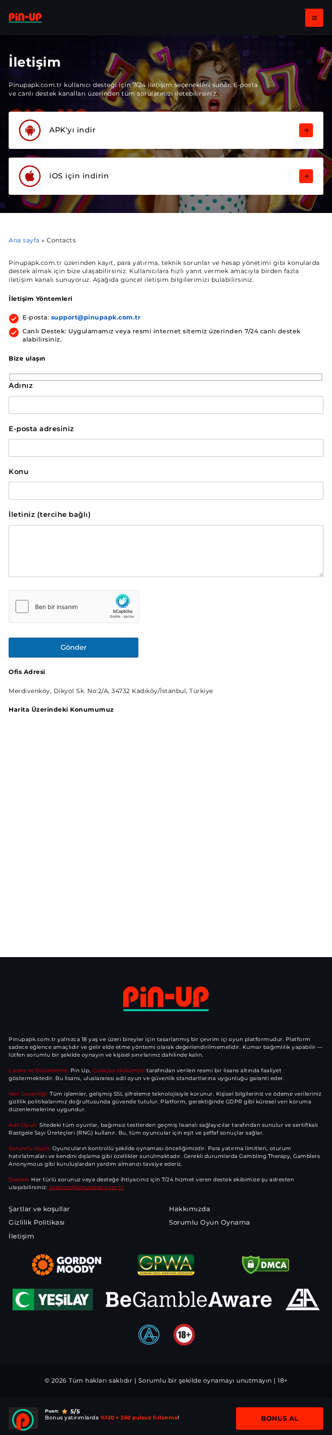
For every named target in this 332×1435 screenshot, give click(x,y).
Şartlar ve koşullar (39, 1209)
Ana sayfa (24, 240)
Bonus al (279, 1418)
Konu (19, 472)
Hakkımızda (189, 1209)
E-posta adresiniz (41, 429)
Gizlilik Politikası (37, 1222)
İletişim (21, 1236)
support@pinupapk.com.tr (96, 317)
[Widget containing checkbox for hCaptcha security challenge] (74, 606)
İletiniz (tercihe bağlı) (50, 514)
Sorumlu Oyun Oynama (209, 1222)
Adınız (21, 385)
